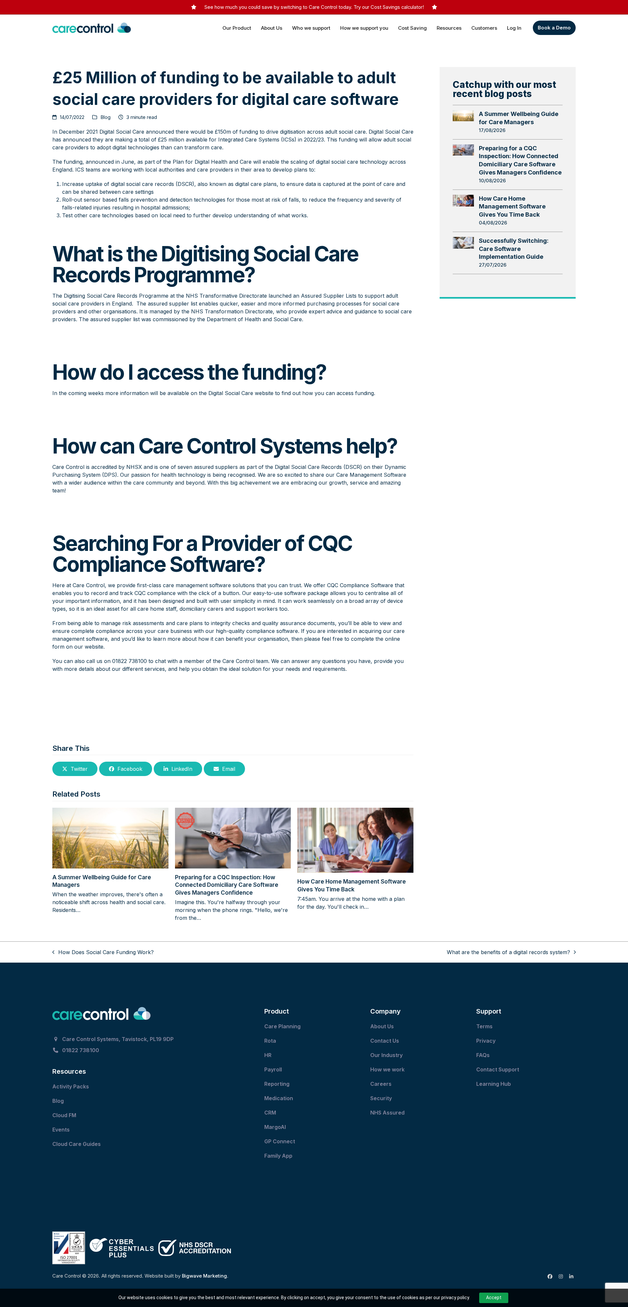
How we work (387, 1069)
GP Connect (280, 1141)
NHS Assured (388, 1112)
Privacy (486, 1040)
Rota (270, 1040)
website (263, 393)
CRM (270, 1112)
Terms (484, 1026)
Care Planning (283, 1026)
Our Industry (386, 1055)
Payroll (273, 1069)
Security (381, 1098)
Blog (105, 117)
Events (61, 1129)
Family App (279, 1155)
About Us (382, 1026)
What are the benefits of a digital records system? (508, 952)
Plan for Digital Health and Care (212, 161)
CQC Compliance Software (360, 585)
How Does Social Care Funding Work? (103, 952)
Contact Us (385, 1040)
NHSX (135, 467)
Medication (279, 1098)
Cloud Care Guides (77, 1144)
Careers (381, 1084)
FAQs (483, 1055)
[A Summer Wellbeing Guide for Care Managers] (110, 837)
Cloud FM (65, 1115)
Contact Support (498, 1069)
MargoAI (275, 1127)
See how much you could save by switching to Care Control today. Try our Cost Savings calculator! (314, 7)
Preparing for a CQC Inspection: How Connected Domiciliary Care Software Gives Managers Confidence (226, 885)
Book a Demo (554, 28)
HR (267, 1055)
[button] (74, 769)
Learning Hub (493, 1084)
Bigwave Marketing (204, 1276)
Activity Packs (71, 1086)
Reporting (276, 1084)
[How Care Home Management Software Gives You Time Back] (355, 839)
